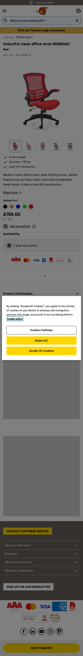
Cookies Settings (41, 330)
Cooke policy (15, 319)
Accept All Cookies (41, 351)
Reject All (41, 340)
